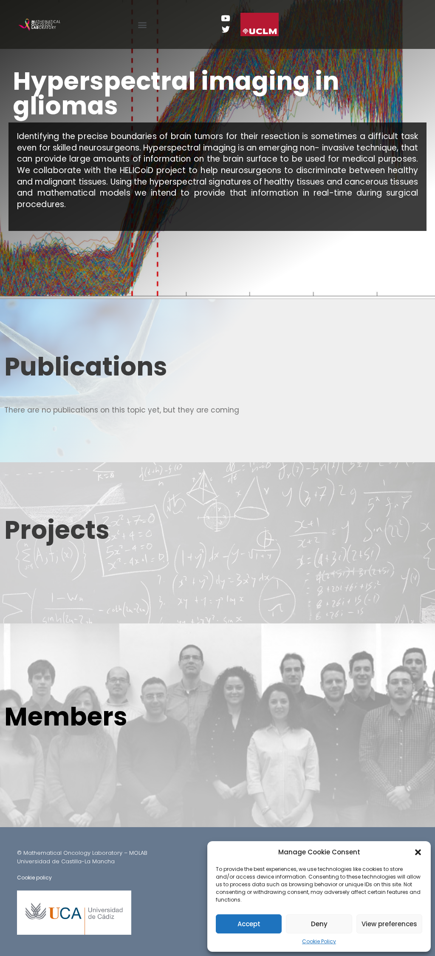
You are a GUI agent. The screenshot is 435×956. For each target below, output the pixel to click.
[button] (418, 852)
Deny (319, 923)
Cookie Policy (319, 941)
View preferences (389, 923)
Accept (248, 923)
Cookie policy (34, 877)
